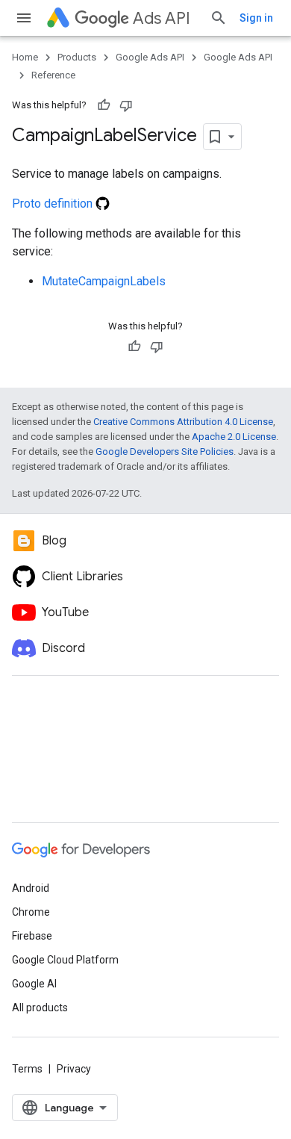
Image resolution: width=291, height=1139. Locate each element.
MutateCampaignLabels (104, 281)
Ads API (161, 18)
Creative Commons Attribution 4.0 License (183, 421)
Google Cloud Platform (65, 960)
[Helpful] (104, 105)
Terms (27, 1069)
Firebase (32, 936)
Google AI (34, 984)
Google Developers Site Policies (165, 451)
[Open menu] (24, 18)
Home (25, 57)
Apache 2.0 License (234, 436)
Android (30, 888)
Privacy (74, 1069)
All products (40, 1008)
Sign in (256, 18)
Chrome (31, 912)
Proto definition (54, 203)
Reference (53, 75)
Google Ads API (150, 57)
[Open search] (219, 18)
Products (76, 57)
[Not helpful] (126, 105)
